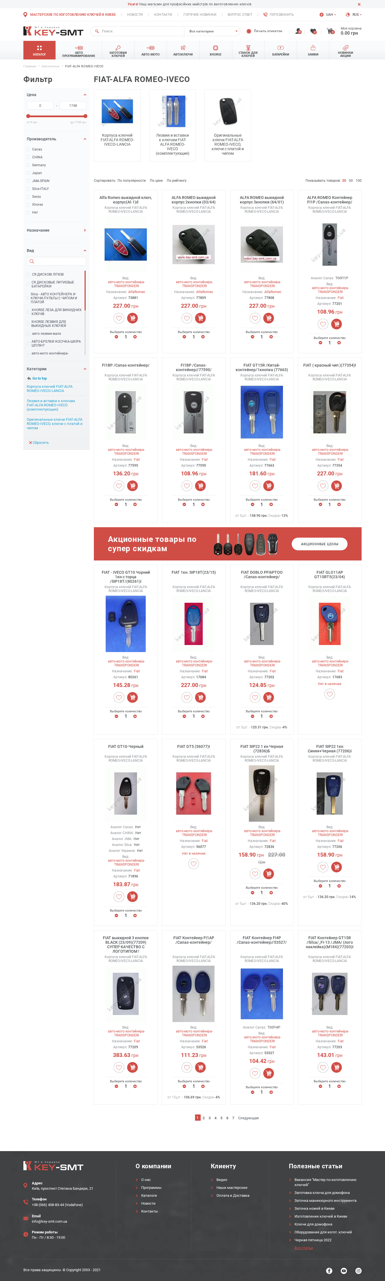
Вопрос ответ (240, 15)
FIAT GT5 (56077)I (193, 746)
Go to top (39, 378)
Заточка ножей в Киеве (315, 1208)
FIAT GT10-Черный (125, 746)
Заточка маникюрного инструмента (326, 1200)
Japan (37, 173)
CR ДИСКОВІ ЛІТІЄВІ (48, 274)
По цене (156, 181)
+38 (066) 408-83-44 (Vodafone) (57, 1205)
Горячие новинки (199, 15)
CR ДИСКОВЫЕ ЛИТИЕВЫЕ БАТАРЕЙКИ (53, 284)
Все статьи (304, 1248)
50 (351, 181)
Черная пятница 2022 (313, 1240)
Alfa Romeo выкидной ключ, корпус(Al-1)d (125, 199)
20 (344, 181)
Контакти (163, 15)
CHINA (37, 157)
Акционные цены (319, 544)
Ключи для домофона (313, 1224)
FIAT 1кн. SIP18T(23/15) (194, 572)
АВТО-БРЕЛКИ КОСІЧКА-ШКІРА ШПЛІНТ (56, 343)
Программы (151, 1187)
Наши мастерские (231, 1187)
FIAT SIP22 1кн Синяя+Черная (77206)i (330, 748)
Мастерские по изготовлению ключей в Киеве (73, 15)
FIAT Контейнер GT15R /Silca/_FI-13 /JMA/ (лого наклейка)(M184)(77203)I (329, 942)
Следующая (248, 1118)
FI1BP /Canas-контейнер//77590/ (194, 367)
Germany (39, 165)
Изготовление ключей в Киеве (321, 1216)
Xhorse (37, 205)
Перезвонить (282, 15)
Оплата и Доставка (232, 1195)
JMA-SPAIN (41, 181)
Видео (221, 1180)
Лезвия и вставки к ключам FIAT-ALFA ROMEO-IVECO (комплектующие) (51, 405)
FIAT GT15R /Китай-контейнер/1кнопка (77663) (262, 367)
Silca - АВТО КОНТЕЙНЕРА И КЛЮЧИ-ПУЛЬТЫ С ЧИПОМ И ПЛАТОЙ (54, 298)
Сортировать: (105, 181)
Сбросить (41, 442)
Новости (135, 15)
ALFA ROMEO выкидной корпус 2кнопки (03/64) (194, 199)
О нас (146, 1180)
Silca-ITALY (40, 189)
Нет (35, 212)
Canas (37, 149)
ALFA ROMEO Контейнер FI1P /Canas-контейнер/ (329, 199)
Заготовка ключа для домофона (322, 1193)
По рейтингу (177, 181)
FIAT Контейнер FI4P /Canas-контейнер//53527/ (262, 940)
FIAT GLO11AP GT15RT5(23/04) (329, 574)
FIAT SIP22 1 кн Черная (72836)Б (261, 748)
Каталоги (149, 1195)
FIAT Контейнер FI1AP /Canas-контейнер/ (193, 940)
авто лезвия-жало (46, 334)
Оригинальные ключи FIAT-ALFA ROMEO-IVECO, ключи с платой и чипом (55, 423)
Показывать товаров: (323, 181)
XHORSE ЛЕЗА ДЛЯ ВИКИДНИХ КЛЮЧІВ (57, 312)
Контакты (149, 1211)
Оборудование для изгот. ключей (323, 1232)
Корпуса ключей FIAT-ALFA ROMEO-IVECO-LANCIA (49, 388)
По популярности (132, 181)
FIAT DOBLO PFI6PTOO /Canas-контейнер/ (262, 574)
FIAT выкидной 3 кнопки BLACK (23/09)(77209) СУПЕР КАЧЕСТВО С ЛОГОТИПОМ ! (126, 945)
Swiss (36, 197)
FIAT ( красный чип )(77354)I (329, 365)
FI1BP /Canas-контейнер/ (126, 365)
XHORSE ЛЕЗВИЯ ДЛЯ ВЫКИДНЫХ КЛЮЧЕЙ (48, 324)
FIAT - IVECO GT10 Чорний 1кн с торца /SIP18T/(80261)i (126, 577)
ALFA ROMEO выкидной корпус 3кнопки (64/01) (262, 199)
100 (359, 181)
